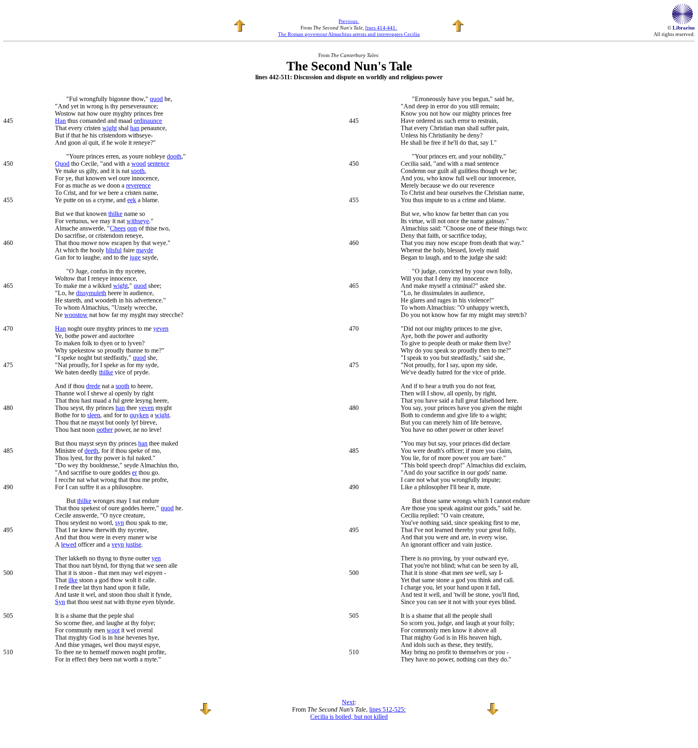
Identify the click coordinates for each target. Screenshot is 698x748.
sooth (138, 170)
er (134, 472)
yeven (160, 328)
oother (105, 429)
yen (156, 558)
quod (156, 98)
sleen (93, 415)
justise (133, 544)
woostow (76, 314)
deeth (91, 450)
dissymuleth (91, 292)
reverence (138, 185)
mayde (144, 250)
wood (138, 163)
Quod (62, 163)
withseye (137, 221)
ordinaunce (148, 120)
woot (113, 630)
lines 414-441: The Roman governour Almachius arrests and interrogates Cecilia (349, 31)
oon (132, 228)
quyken (139, 415)
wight (109, 128)
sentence (158, 163)
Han (60, 120)
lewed (68, 544)
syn (119, 522)
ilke (73, 580)
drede (93, 385)
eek (131, 200)
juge (135, 257)
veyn (117, 544)
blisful (114, 250)
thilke (115, 213)
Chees (118, 228)
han (134, 128)
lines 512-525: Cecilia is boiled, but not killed (358, 713)
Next (348, 702)
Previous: (348, 21)
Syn (60, 601)
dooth (174, 156)
